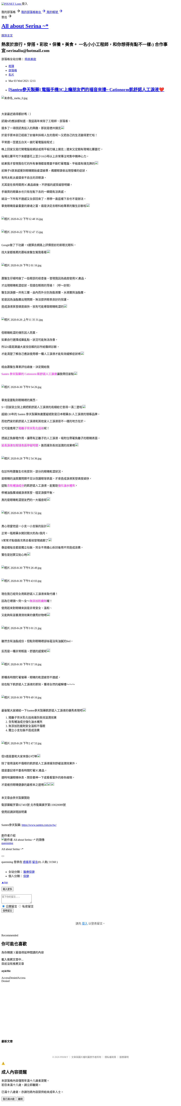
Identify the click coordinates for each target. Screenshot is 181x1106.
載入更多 (7, 889)
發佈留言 (7, 910)
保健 (26, 876)
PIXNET (64, 1057)
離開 (20, 1099)
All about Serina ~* (24, 26)
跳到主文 (7, 35)
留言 (35, 861)
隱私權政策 (110, 1057)
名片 (11, 74)
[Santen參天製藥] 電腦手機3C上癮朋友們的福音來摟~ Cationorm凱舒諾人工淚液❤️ (86, 89)
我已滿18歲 (8, 1099)
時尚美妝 (30, 59)
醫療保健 (29, 871)
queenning (7, 843)
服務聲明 (124, 1057)
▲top (4, 882)
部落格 (12, 70)
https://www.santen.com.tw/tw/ (39, 824)
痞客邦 (27, 861)
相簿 (11, 66)
